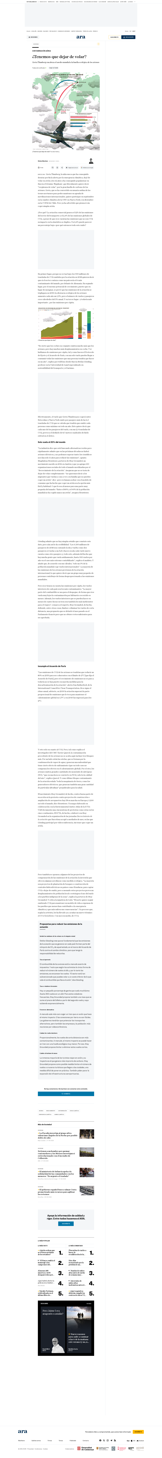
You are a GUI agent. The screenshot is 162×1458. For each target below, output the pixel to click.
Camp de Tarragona (76, 31)
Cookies (45, 1449)
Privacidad (30, 1449)
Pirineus (95, 31)
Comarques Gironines (64, 31)
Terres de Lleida (87, 31)
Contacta (86, 1440)
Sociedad (36, 44)
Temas (61, 1440)
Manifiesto (21, 1440)
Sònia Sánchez (43, 161)
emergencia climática (45, 1114)
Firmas (50, 1440)
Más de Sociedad (45, 1124)
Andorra (39, 31)
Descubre (44, 1303)
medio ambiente (50, 1110)
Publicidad (73, 1440)
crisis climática (74, 1110)
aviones (41, 1110)
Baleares (45, 31)
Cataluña (33, 31)
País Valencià (53, 31)
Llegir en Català (53, 68)
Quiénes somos (36, 1440)
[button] (134, 1)
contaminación (62, 1110)
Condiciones (38, 1449)
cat (130, 31)
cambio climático (59, 1114)
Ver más (89, 1303)
